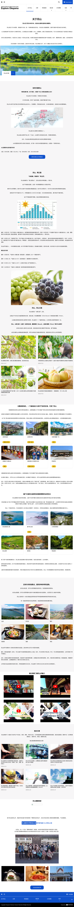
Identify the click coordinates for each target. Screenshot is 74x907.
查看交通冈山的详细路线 (37, 157)
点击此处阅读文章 (37, 887)
